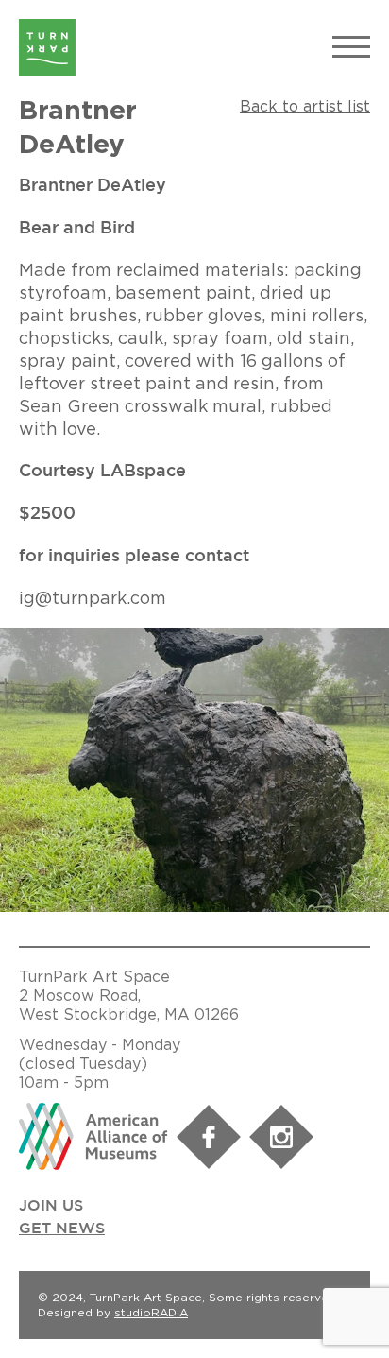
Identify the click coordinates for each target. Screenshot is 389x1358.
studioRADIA (151, 1312)
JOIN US (51, 1206)
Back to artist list (305, 105)
